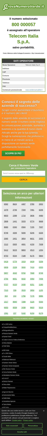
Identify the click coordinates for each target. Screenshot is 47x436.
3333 (23, 221)
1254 (41, 250)
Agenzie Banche (8, 392)
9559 (15, 308)
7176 (32, 296)
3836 (32, 216)
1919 (23, 262)
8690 (6, 227)
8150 (32, 313)
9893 (23, 250)
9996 (41, 296)
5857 (6, 273)
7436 (41, 279)
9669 (41, 221)
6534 (15, 256)
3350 (32, 279)
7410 (32, 267)
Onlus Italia (6, 384)
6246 (32, 233)
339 (14, 290)
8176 (32, 256)
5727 (6, 285)
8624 (15, 204)
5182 (23, 313)
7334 (23, 210)
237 (14, 313)
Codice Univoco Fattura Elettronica (14, 340)
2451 (15, 239)
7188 (23, 256)
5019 (41, 308)
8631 (32, 239)
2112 (6, 244)
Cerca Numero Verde (9, 372)
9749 (41, 273)
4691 (23, 244)
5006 (23, 233)
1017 (6, 302)
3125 (32, 302)
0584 (23, 227)
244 (14, 296)
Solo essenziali (12, 426)
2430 (23, 285)
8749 (6, 233)
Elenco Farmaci (8, 381)
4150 (32, 244)
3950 (32, 290)
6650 (6, 308)
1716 (23, 216)
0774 (32, 221)
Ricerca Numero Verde (10, 333)
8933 (6, 216)
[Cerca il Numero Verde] (23, 7)
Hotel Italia (6, 346)
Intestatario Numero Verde (11, 375)
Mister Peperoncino (9, 388)
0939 (6, 267)
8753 (6, 256)
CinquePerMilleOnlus (10, 327)
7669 (32, 273)
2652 (41, 204)
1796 (23, 296)
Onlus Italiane (7, 343)
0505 (15, 244)
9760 (23, 273)
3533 (23, 290)
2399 (15, 216)
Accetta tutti (22, 432)
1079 (6, 210)
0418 (6, 262)
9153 (15, 285)
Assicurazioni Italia (9, 395)
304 (6, 296)
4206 (15, 233)
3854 (23, 239)
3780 (32, 204)
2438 (23, 308)
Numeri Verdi (7, 336)
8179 (41, 313)
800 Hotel (6, 350)
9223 (15, 250)
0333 (41, 267)
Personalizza (33, 426)
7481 (32, 210)
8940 (15, 302)
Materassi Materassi (9, 359)
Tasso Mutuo (7, 404)
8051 (15, 279)
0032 (23, 279)
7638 (41, 244)
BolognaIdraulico (8, 330)
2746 (15, 210)
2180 (41, 285)
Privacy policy (28, 420)
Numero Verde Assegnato (11, 366)
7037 (41, 227)
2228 (15, 267)
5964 (41, 256)
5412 (6, 250)
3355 (41, 239)
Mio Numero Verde (9, 369)
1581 (6, 313)
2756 (6, 279)
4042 (15, 273)
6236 (41, 210)
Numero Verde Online (10, 363)
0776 (15, 262)
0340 (15, 227)
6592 (6, 204)
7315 (6, 290)
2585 (6, 239)
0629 (32, 262)
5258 (41, 262)
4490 (41, 216)
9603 (32, 308)
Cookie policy (17, 420)
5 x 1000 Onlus (8, 353)
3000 (23, 267)
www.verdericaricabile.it (33, 90)
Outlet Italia (6, 398)
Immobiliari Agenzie (9, 401)
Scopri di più (13, 153)
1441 (15, 221)
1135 (41, 290)
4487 (23, 204)
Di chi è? (6, 378)
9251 (32, 285)
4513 (32, 250)
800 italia (6, 407)
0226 (41, 233)
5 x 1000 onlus (7, 324)
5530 (41, 302)
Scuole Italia (7, 356)
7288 (23, 302)
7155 (32, 227)
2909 (6, 221)
